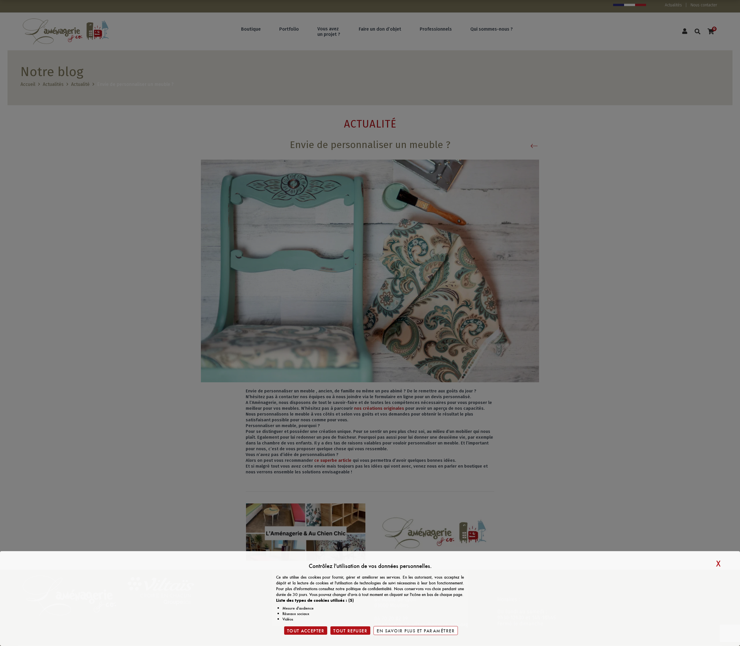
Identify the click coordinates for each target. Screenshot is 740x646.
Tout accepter (306, 630)
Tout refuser (350, 630)
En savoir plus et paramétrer (416, 630)
